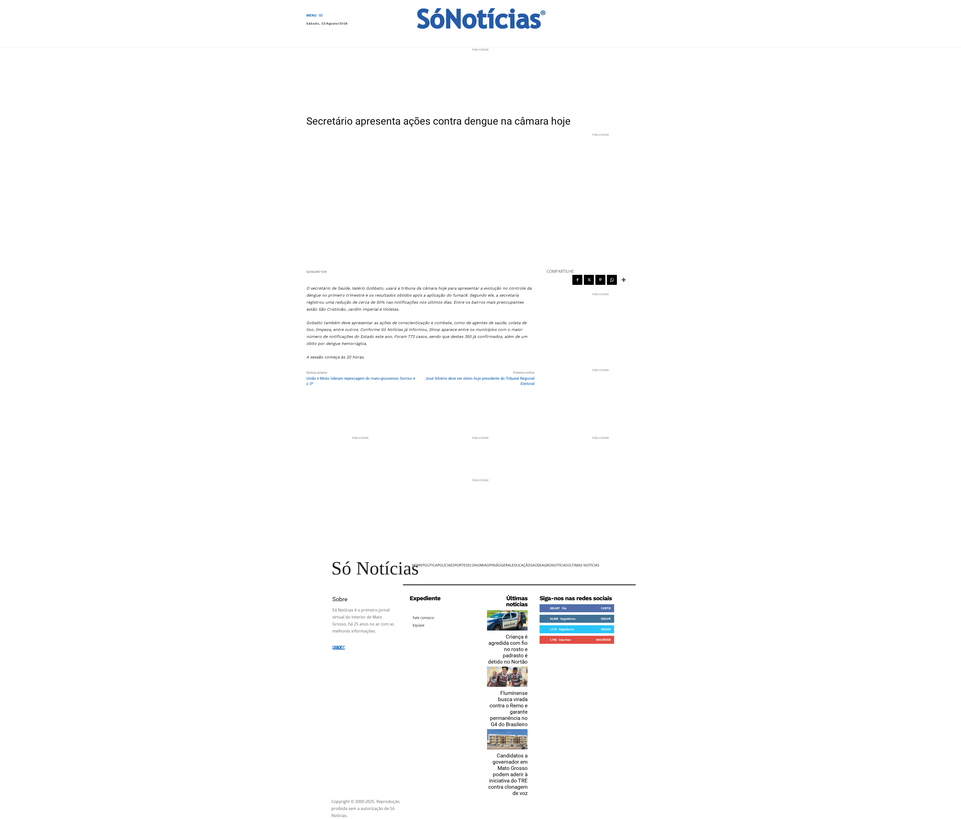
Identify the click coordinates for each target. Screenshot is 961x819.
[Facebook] (577, 280)
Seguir (606, 619)
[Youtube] (343, 648)
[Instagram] (335, 648)
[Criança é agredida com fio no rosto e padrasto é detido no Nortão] (507, 620)
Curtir (606, 608)
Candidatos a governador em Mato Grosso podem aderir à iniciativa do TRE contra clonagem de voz (508, 774)
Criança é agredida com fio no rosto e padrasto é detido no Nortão (508, 649)
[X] (589, 280)
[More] (623, 280)
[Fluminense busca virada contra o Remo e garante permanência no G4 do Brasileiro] (507, 677)
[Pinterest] (600, 280)
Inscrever (603, 640)
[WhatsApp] (612, 280)
